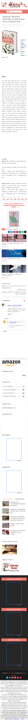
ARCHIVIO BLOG (19, 499)
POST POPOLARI (8, 499)
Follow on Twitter (8, 393)
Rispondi (9, 314)
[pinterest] (20, 678)
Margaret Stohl (12, 26)
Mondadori (5, 27)
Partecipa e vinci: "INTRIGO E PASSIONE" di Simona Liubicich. (18, 532)
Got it (22, 719)
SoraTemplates (11, 673)
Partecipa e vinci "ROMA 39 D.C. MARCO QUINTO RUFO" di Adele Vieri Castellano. (17, 518)
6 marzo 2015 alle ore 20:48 (15, 306)
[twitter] (7, 678)
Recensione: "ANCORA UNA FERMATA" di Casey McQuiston (13, 244)
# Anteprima (9, 229)
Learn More (16, 719)
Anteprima (16, 24)
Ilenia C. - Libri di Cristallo (15, 305)
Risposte (6, 318)
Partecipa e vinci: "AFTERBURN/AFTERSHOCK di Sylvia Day (17, 503)
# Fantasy (15, 229)
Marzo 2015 (19, 26)
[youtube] (18, 678)
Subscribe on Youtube (9, 396)
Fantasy (22, 24)
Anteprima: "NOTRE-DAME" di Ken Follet (11, 258)
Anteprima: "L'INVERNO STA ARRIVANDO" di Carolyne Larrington (12, 275)
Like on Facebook (8, 386)
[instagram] (15, 678)
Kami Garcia (5, 26)
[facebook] (10, 678)
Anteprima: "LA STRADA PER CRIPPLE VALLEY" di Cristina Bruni (17, 511)
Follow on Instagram (9, 389)
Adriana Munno (13, 322)
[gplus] (12, 678)
